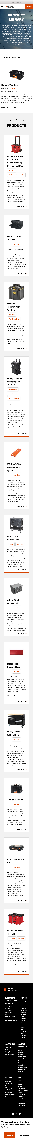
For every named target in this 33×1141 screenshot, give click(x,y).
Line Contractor (10, 1054)
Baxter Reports (22, 1063)
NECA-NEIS (21, 1095)
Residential (24, 1025)
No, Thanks (24, 1135)
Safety (23, 1027)
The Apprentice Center (24, 1035)
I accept (9, 1135)
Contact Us (8, 1092)
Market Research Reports (21, 1052)
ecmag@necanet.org (11, 1020)
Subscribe (29, 6)
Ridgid (13, 88)
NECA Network (22, 1101)
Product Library (16, 57)
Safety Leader (9, 1052)
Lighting (23, 1019)
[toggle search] (22, 6)
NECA (20, 1084)
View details (21, 206)
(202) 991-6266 (10, 1017)
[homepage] (9, 6)
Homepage (6, 57)
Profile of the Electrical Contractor (22, 1059)
